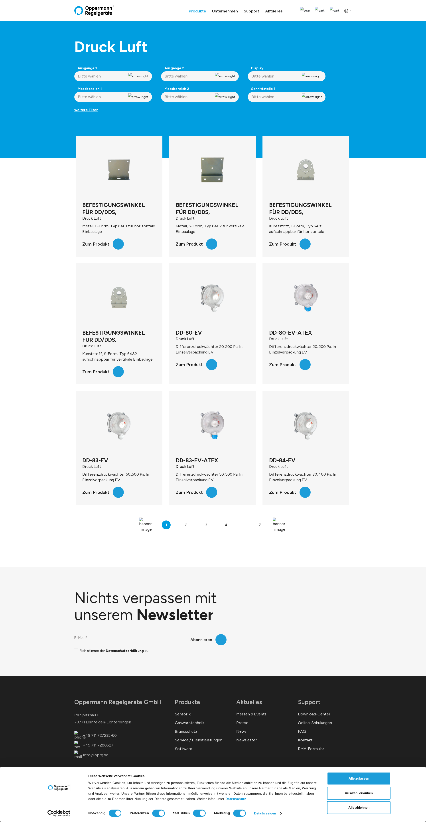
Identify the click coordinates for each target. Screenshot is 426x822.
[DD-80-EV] (212, 297)
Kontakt (305, 740)
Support (309, 702)
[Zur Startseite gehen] (94, 10)
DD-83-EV (95, 460)
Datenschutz (235, 799)
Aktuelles (249, 702)
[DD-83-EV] (119, 425)
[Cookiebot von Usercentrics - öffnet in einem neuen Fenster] (58, 813)
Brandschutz (186, 731)
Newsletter (246, 740)
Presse (242, 722)
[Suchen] (305, 11)
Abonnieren (201, 639)
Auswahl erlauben (359, 793)
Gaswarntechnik (189, 722)
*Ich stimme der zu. (114, 651)
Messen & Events (251, 714)
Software (183, 748)
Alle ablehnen (358, 807)
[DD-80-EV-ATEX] (306, 297)
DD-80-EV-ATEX (290, 332)
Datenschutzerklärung (125, 651)
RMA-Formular (311, 748)
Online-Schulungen (315, 722)
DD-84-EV (282, 460)
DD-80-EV (189, 332)
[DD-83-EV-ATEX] (212, 425)
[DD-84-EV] (306, 425)
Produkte (187, 702)
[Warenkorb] (334, 10)
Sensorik (183, 714)
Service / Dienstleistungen (198, 740)
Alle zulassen (359, 778)
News (241, 731)
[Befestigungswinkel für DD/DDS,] (119, 170)
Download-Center (314, 714)
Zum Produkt (95, 244)
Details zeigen (265, 813)
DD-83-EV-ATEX (197, 460)
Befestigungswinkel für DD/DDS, (113, 208)
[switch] (158, 813)
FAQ (302, 731)
